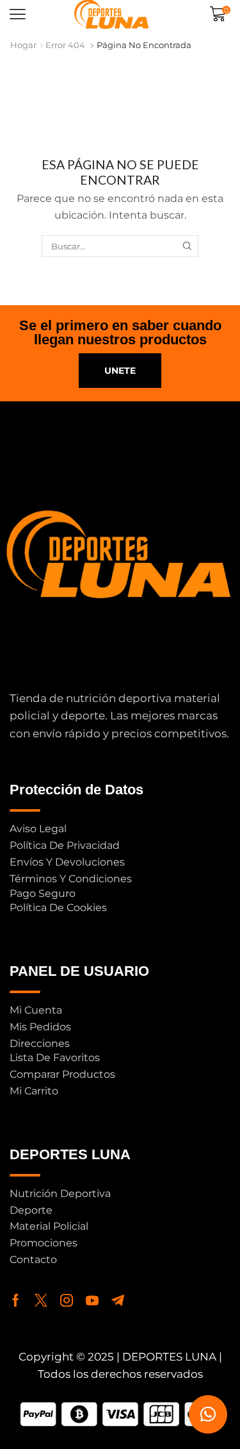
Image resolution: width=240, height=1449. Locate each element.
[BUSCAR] (187, 246)
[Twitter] (41, 1300)
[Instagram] (66, 1300)
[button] (18, 14)
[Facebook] (16, 1300)
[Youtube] (92, 1300)
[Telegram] (117, 1300)
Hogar (23, 45)
